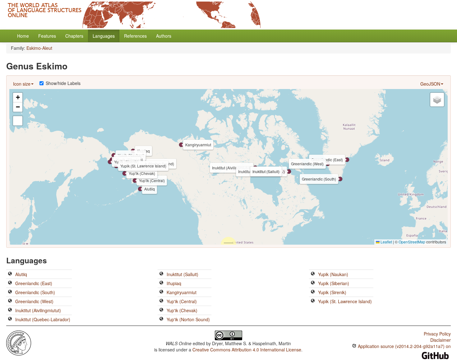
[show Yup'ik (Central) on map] (161, 301)
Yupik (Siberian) (333, 283)
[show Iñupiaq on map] (161, 283)
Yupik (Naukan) (333, 274)
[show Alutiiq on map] (10, 274)
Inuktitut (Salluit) (182, 274)
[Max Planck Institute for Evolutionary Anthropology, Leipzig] (18, 342)
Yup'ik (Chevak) (182, 310)
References (135, 36)
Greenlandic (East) (33, 283)
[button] (140, 189)
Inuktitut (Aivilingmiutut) (38, 310)
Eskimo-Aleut (39, 48)
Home (23, 36)
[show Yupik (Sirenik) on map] (313, 292)
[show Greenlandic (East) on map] (10, 283)
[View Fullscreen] (17, 120)
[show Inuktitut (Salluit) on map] (161, 274)
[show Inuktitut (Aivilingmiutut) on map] (10, 310)
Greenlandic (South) (35, 292)
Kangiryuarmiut (181, 292)
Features (47, 36)
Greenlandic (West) (34, 301)
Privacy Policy (437, 334)
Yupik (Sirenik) (332, 292)
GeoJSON (430, 84)
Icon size (21, 84)
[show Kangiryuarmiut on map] (161, 292)
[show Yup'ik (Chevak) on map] (161, 310)
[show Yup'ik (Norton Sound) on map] (161, 319)
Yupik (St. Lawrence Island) (345, 301)
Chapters (74, 36)
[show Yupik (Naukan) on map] (313, 274)
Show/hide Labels (63, 83)
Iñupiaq (174, 283)
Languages (104, 36)
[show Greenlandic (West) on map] (10, 301)
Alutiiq (21, 274)
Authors (163, 36)
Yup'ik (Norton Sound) (188, 319)
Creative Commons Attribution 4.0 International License (246, 349)
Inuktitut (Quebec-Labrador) (42, 319)
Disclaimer (440, 340)
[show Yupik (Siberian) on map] (313, 283)
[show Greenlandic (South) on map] (10, 292)
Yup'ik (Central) (182, 301)
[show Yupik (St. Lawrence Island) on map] (313, 301)
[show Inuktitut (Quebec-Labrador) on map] (10, 319)
